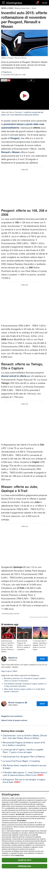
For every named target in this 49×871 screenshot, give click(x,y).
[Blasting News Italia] (14, 2)
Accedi (44, 3)
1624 (3, 804)
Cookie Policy (19, 855)
